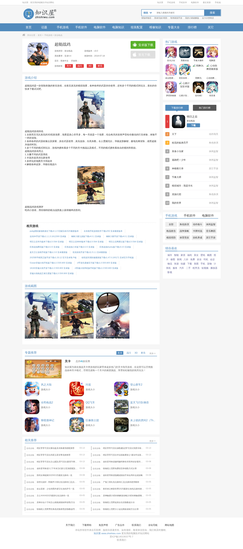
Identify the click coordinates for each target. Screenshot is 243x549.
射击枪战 (58, 35)
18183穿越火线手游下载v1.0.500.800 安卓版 (50, 268)
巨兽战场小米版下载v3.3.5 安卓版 (79, 247)
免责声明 (103, 525)
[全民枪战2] (32, 407)
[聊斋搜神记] (32, 424)
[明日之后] (178, 121)
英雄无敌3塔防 (160, 18)
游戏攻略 (30, 448)
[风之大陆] (32, 389)
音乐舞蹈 (210, 231)
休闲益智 (210, 224)
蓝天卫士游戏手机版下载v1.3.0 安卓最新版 (48, 252)
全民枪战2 (47, 402)
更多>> (152, 353)
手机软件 (183, 2)
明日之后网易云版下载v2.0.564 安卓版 (126, 242)
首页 (29, 27)
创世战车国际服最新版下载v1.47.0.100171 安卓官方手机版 (107, 257)
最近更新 (207, 2)
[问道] (76, 389)
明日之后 (192, 116)
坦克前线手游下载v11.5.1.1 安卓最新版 (90, 252)
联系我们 (136, 525)
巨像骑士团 (92, 420)
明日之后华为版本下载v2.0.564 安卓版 (47, 242)
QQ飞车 (90, 402)
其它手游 (210, 237)
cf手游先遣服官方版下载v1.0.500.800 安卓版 (97, 263)
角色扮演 (184, 224)
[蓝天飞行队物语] (121, 407)
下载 (193, 125)
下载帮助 (86, 525)
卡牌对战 (197, 231)
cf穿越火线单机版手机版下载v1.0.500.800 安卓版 (96, 268)
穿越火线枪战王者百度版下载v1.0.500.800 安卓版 (52, 273)
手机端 (218, 2)
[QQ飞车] (76, 407)
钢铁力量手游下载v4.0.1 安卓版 (120, 236)
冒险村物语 (146, 18)
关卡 (69, 65)
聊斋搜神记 (47, 420)
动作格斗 (197, 224)
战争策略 (184, 231)
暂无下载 (144, 54)
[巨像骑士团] (76, 424)
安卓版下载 (145, 45)
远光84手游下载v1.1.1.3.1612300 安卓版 (48, 236)
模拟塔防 (171, 237)
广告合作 (119, 525)
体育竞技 (184, 237)
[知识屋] (39, 14)
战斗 (80, 65)
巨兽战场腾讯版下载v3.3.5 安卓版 (45, 247)
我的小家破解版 (192, 18)
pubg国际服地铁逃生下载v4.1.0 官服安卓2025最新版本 (54, 231)
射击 (100, 65)
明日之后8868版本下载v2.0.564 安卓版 (86, 242)
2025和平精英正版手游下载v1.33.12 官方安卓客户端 (53, 257)
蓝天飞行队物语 (139, 402)
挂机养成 (197, 237)
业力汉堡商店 (208, 18)
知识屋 (160, 2)
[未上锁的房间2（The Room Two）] (121, 424)
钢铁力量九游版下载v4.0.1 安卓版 (86, 236)
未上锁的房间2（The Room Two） (143, 420)
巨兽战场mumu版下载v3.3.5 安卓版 (115, 247)
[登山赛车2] (121, 389)
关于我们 (70, 525)
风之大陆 (46, 384)
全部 (171, 224)
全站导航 (153, 525)
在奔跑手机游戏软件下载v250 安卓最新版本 (103, 231)
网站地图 (169, 525)
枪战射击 (171, 231)
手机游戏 (171, 2)
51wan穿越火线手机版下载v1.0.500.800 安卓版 (51, 263)
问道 (88, 384)
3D (89, 65)
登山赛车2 (136, 384)
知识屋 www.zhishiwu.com (107, 533)
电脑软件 (195, 2)
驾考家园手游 (176, 18)
